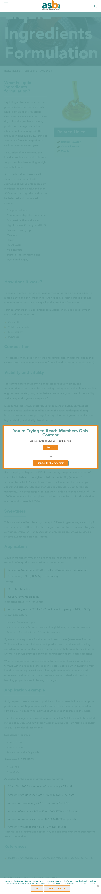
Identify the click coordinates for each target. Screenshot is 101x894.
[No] (98, 886)
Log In (50, 447)
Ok (37, 888)
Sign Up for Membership (50, 463)
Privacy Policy (57, 888)
